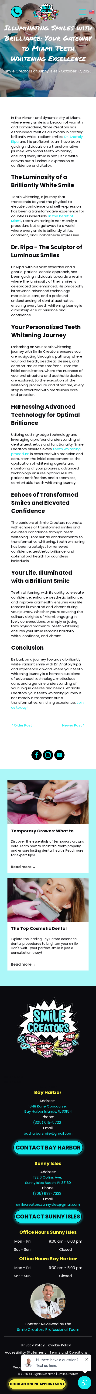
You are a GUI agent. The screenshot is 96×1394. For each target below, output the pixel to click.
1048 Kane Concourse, (48, 1106)
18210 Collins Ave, (48, 1177)
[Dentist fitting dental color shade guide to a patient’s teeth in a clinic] (47, 900)
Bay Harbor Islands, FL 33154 (48, 1111)
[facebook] (36, 755)
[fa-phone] (17, 14)
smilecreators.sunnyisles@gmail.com (48, 1204)
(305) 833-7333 (47, 1193)
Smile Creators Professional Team (48, 1329)
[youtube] (59, 755)
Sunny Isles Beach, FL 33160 (48, 1182)
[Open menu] (82, 11)
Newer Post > (73, 725)
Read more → (23, 866)
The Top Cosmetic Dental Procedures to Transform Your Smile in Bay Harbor (44, 928)
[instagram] (48, 755)
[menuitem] (34, 1345)
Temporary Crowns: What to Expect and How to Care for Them (42, 831)
